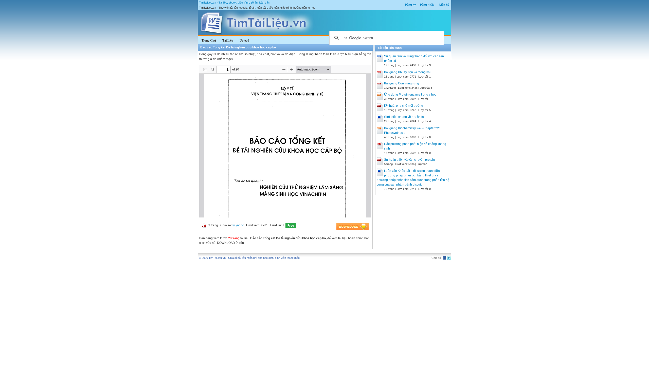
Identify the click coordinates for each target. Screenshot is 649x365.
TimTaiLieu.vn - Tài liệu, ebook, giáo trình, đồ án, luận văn (234, 2)
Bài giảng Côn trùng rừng (401, 83)
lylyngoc (238, 225)
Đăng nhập (427, 4)
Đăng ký (410, 4)
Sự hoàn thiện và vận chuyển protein (409, 159)
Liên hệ (444, 4)
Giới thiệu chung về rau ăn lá (404, 117)
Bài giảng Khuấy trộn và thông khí (407, 72)
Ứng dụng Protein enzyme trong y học (410, 94)
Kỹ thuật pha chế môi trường (403, 105)
